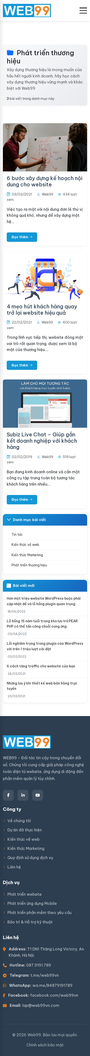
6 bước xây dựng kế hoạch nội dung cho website (44, 181)
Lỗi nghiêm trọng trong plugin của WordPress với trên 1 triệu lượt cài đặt (45, 646)
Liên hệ (14, 867)
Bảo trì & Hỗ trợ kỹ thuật (30, 922)
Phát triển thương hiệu (29, 565)
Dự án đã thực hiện (24, 829)
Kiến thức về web (25, 544)
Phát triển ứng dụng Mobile (32, 903)
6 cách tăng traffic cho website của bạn (41, 666)
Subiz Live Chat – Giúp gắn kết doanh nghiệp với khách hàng (42, 440)
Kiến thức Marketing (27, 555)
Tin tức (17, 534)
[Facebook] (8, 795)
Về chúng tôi (19, 820)
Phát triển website (24, 894)
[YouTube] (37, 795)
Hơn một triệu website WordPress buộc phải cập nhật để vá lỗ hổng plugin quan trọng (44, 601)
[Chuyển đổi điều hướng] (83, 10)
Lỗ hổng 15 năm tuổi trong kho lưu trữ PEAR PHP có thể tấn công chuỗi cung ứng (42, 624)
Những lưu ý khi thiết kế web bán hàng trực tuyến (42, 686)
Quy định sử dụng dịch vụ (30, 857)
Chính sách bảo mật (45, 1044)
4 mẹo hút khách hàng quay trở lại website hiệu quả (42, 309)
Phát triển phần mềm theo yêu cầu (39, 912)
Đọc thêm (20, 237)
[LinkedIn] (23, 795)
